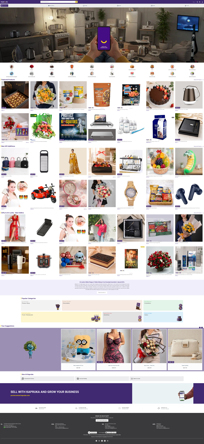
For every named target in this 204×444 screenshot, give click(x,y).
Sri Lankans (105, 436)
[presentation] (200, 327)
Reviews (107, 434)
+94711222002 (14, 427)
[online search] (76, 2)
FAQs (120, 434)
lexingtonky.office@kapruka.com (62, 428)
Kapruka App (103, 432)
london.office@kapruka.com (112, 428)
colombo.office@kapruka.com (11, 426)
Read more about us (102, 292)
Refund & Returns (112, 434)
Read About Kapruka (101, 434)
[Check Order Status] (199, 2)
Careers (117, 434)
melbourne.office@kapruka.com (164, 428)
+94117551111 (10, 425)
